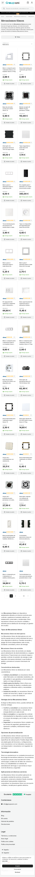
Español (6, 853)
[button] (11, 64)
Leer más (5, 861)
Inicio (2, 16)
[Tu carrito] (28, 2)
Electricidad (9, 16)
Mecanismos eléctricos (20, 16)
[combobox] (17, 8)
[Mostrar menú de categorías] (2, 2)
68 (24, 596)
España (6, 849)
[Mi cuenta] (32, 2)
